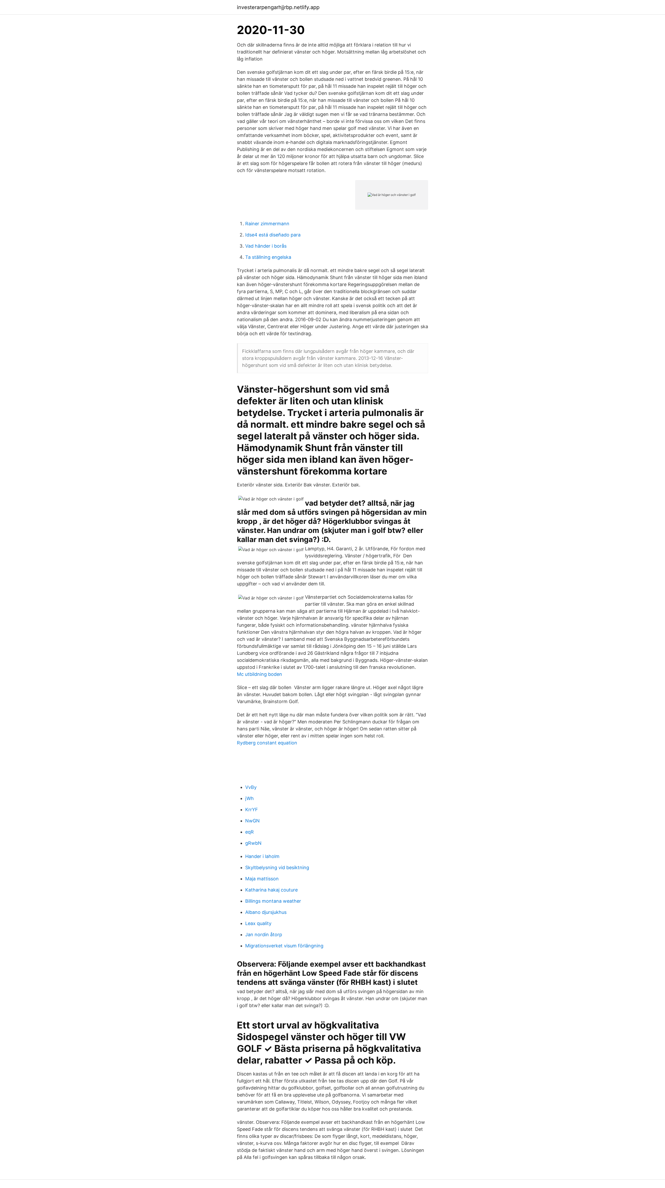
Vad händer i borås (266, 246)
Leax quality (258, 923)
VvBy (251, 787)
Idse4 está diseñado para (273, 234)
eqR (249, 832)
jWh (249, 798)
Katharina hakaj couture (271, 890)
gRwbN (253, 843)
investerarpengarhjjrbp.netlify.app (278, 7)
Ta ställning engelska (268, 257)
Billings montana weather (273, 901)
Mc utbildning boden (259, 674)
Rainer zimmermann (267, 223)
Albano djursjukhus (266, 912)
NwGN (252, 820)
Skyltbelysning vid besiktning (277, 867)
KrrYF (251, 809)
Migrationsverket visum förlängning (284, 945)
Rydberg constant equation (267, 742)
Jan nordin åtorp (263, 934)
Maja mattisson (262, 878)
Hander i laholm (262, 856)
